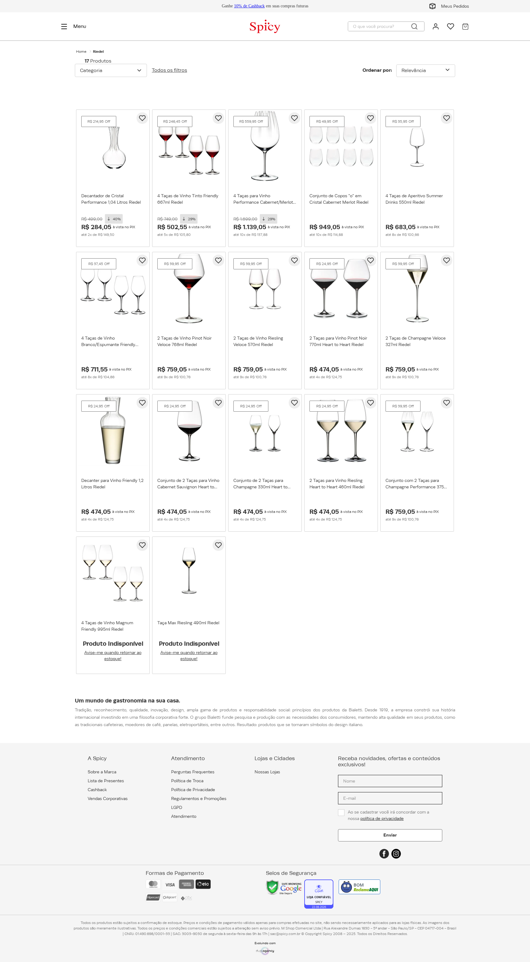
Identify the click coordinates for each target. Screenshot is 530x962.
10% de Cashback (249, 6)
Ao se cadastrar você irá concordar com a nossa (389, 815)
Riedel (98, 51)
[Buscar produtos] (414, 26)
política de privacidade (382, 818)
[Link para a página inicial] (81, 51)
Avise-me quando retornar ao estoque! (112, 655)
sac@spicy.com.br (285, 934)
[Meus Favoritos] (450, 26)
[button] (111, 70)
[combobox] (386, 26)
